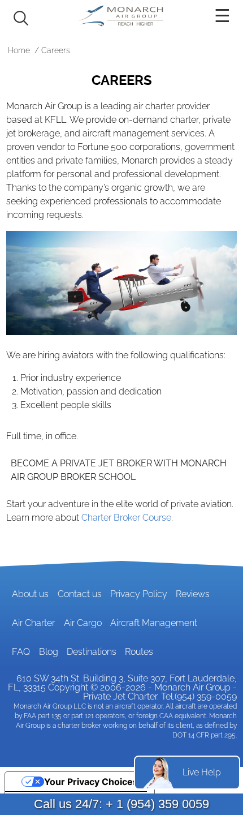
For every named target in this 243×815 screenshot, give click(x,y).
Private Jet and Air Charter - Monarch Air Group (121, 15)
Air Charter (33, 622)
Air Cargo (83, 622)
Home (19, 50)
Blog (48, 651)
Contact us (80, 594)
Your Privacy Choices (91, 781)
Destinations (91, 651)
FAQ (21, 651)
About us (30, 594)
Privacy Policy (138, 594)
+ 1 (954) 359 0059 (157, 804)
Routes (139, 651)
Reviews (193, 594)
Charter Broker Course (126, 517)
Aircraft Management (153, 622)
